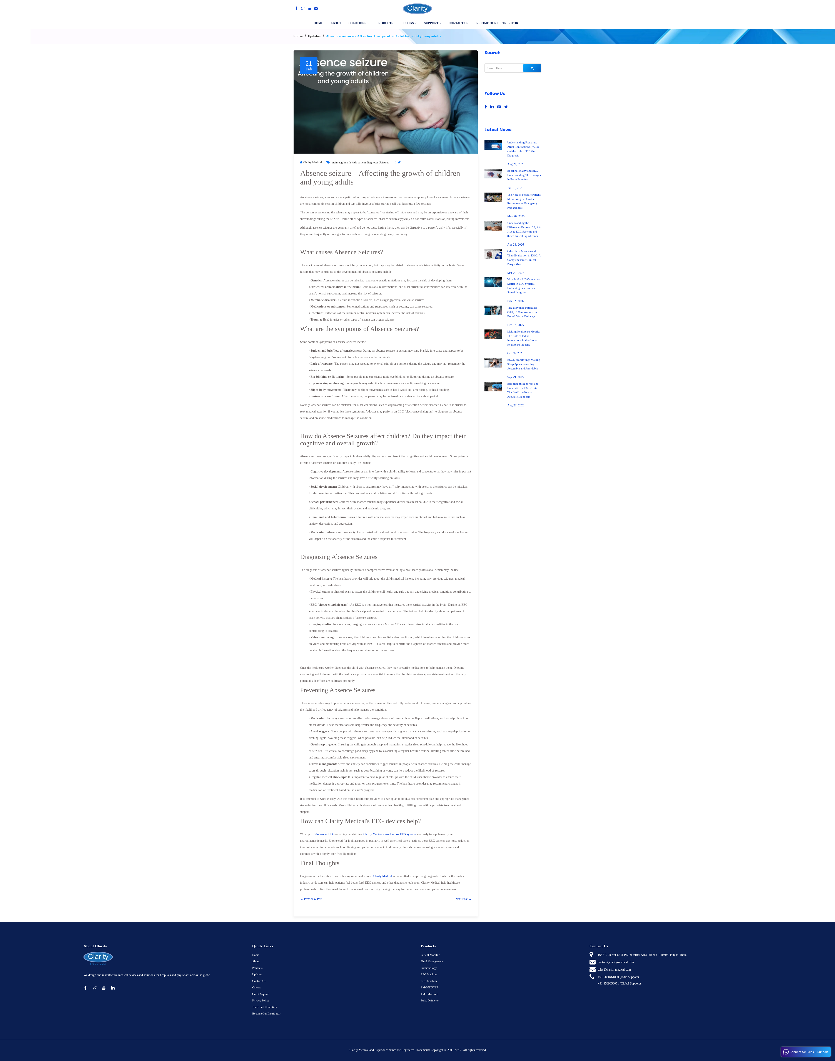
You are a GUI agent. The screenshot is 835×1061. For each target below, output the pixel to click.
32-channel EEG (324, 834)
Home (298, 36)
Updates (314, 36)
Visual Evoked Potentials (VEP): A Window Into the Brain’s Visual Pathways (522, 312)
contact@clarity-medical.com (616, 962)
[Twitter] (303, 8)
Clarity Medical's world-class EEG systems (389, 834)
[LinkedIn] (309, 8)
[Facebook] (296, 8)
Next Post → (463, 899)
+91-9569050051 (608, 983)
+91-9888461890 (608, 977)
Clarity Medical (382, 876)
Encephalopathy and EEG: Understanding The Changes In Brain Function (524, 175)
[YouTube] (316, 8)
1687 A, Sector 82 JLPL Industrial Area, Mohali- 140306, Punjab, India (642, 954)
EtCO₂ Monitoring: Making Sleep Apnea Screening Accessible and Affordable (523, 364)
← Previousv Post (311, 899)
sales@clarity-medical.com (614, 969)
